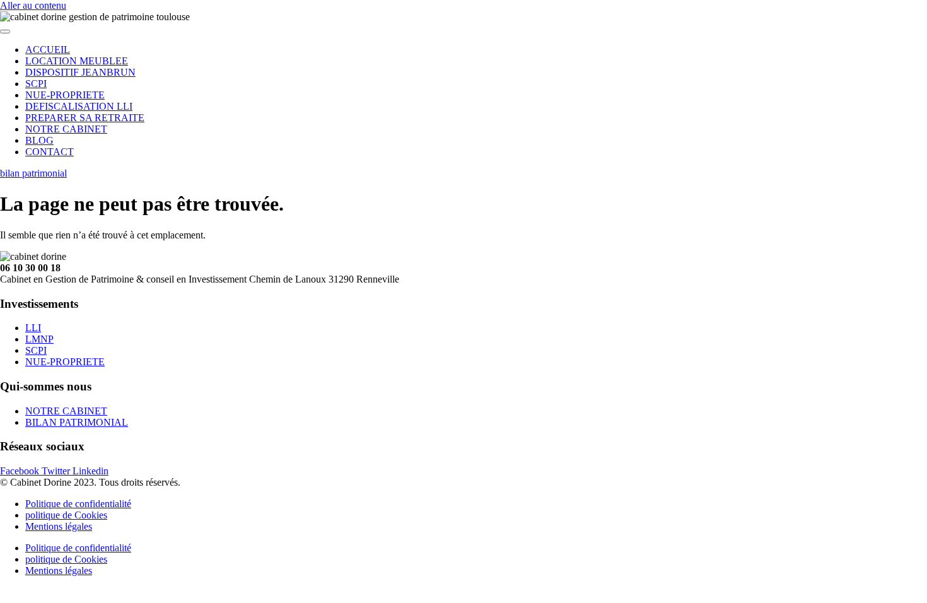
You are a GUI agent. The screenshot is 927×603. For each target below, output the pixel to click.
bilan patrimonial (33, 173)
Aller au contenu (33, 5)
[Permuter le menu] (5, 31)
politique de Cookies (66, 515)
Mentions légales (58, 526)
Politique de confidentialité (78, 503)
